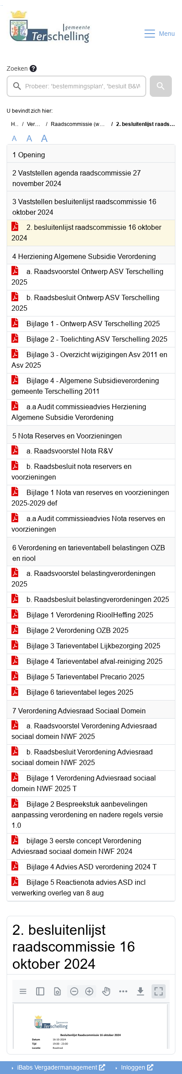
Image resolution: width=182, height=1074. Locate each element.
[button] (161, 86)
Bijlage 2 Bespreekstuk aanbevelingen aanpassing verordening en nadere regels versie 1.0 (87, 814)
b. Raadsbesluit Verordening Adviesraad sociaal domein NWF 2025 (82, 757)
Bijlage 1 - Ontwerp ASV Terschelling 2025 (92, 324)
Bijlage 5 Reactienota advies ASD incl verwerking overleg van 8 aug (78, 888)
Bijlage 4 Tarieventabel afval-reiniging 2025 (94, 661)
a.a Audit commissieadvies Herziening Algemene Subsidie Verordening (78, 412)
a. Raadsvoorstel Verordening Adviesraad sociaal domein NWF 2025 (84, 731)
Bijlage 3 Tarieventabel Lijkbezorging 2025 (92, 646)
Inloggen (133, 1067)
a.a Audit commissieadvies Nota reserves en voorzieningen (88, 524)
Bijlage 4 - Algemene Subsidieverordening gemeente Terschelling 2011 (85, 386)
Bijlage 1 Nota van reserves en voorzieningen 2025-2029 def (90, 498)
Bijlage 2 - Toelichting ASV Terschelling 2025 (96, 339)
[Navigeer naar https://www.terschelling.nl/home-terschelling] (50, 34)
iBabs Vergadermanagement (57, 1067)
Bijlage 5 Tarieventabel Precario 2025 (84, 677)
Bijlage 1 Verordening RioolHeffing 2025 (89, 615)
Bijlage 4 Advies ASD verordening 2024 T (91, 867)
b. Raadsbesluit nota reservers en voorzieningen (71, 472)
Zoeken (17, 68)
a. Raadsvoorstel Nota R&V (69, 451)
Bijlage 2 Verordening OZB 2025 (77, 630)
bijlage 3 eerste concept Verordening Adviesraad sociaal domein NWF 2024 (76, 846)
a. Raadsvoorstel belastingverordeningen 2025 (83, 579)
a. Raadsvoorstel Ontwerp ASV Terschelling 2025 (87, 277)
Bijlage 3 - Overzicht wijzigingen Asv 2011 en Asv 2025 (89, 360)
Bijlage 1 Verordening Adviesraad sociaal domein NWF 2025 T (83, 783)
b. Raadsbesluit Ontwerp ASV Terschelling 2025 (85, 303)
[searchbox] (76, 86)
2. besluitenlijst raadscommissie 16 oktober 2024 (86, 233)
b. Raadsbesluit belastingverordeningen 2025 (97, 599)
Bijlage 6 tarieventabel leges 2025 (79, 692)
